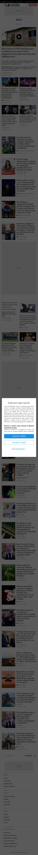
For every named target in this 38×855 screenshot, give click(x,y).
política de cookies (19, 421)
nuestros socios (26, 406)
